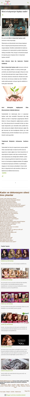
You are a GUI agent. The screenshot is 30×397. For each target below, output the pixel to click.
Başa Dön (27, 391)
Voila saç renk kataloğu (6, 346)
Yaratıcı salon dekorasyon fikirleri (8, 198)
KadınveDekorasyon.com (6, 381)
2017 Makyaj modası (5, 208)
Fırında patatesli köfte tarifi (6, 230)
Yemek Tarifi (7, 386)
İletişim (8, 391)
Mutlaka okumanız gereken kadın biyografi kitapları (12, 221)
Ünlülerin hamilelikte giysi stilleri (8, 224)
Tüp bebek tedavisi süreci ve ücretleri (9, 226)
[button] (2, 15)
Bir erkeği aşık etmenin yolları (7, 216)
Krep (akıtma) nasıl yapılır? (6, 240)
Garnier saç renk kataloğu (7, 324)
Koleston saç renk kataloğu (7, 260)
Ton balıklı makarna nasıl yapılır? (8, 241)
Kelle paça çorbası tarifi (6, 239)
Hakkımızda (18, 391)
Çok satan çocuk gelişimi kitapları (8, 217)
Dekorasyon (4, 384)
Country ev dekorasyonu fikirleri (8, 201)
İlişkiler (22, 384)
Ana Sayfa (2, 391)
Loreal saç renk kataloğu (6, 279)
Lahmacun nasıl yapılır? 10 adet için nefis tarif (11, 229)
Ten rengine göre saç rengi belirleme (9, 213)
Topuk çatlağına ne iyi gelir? (7, 214)
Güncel (28, 386)
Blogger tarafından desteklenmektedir (16, 395)
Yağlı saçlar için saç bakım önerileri (8, 212)
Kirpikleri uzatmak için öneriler (7, 210)
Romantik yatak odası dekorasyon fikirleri (10, 200)
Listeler (13, 386)
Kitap (19, 386)
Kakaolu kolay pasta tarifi (6, 237)
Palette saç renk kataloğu (7, 303)
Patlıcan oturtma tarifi (5, 233)
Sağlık (18, 384)
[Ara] (28, 2)
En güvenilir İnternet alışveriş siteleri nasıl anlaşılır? (12, 205)
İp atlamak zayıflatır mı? (6, 228)
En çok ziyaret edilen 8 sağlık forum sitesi (10, 222)
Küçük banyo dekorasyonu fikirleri (8, 202)
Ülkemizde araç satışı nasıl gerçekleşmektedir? (11, 206)
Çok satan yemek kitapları (6, 220)
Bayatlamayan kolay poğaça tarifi (8, 232)
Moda (9, 384)
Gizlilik (12, 391)
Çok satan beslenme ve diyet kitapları (9, 218)
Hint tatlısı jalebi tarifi (5, 236)
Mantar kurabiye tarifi (5, 235)
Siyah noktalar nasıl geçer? (6, 209)
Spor (15, 387)
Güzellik (14, 384)
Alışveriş (4, 172)
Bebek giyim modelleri (5, 225)
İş (16, 386)
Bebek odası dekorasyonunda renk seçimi (10, 204)
